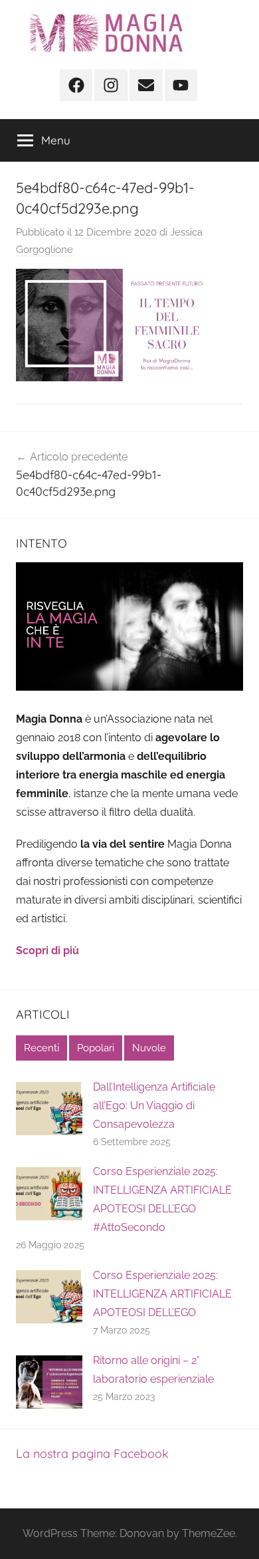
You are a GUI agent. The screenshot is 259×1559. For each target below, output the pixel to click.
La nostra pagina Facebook (92, 1453)
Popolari (95, 1048)
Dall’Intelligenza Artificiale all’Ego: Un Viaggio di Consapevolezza (154, 1105)
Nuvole (149, 1048)
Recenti (41, 1048)
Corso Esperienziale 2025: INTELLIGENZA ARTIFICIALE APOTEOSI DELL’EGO (162, 1294)
